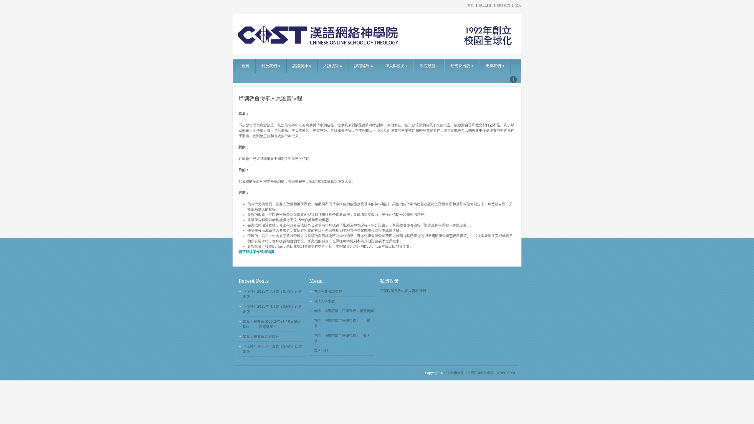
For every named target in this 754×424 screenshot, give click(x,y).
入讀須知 (332, 66)
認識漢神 (301, 66)
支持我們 (495, 66)
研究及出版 (462, 66)
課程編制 (363, 66)
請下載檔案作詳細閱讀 (256, 252)
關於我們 (271, 66)
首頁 (470, 5)
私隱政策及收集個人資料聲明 (403, 291)
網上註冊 (485, 5)
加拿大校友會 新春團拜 (261, 336)
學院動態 (429, 66)
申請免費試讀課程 (328, 291)
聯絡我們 (503, 5)
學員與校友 (396, 66)
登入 (518, 5)
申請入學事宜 (324, 301)
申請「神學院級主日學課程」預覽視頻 (344, 311)
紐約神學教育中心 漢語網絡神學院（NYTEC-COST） (481, 373)
